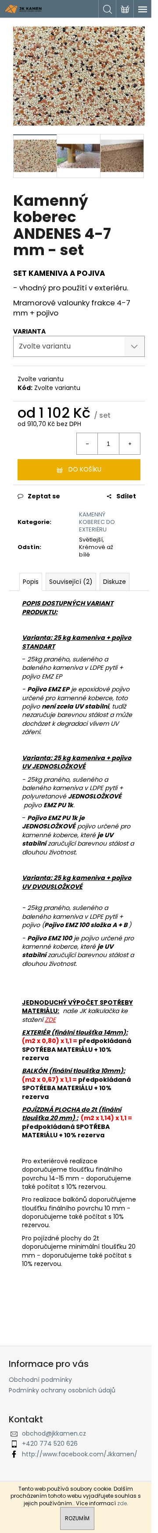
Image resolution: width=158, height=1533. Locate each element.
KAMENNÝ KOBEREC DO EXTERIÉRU (97, 522)
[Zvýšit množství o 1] (129, 443)
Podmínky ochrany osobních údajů (62, 1390)
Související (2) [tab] (71, 581)
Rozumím (77, 1518)
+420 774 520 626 (50, 1443)
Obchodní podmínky (40, 1379)
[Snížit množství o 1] (87, 443)
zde (122, 1503)
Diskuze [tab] (114, 581)
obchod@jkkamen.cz (54, 1433)
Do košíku (84, 469)
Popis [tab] (31, 581)
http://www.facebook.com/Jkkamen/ (79, 1454)
